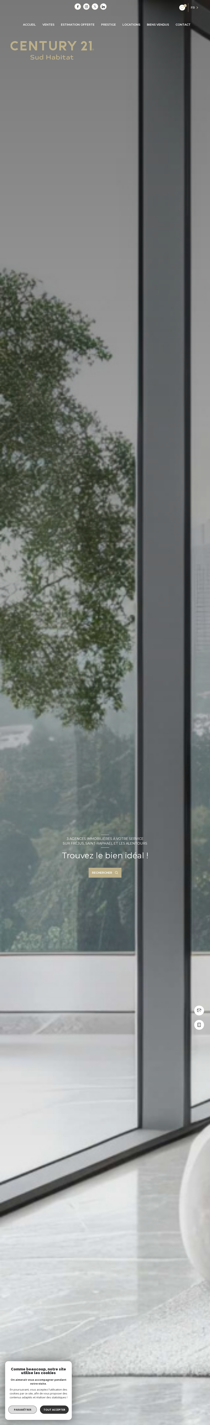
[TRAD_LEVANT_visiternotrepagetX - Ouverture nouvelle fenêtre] (95, 6)
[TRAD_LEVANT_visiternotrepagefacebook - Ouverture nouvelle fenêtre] (77, 6)
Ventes (48, 24)
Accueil (29, 24)
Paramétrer (22, 1409)
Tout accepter (54, 1409)
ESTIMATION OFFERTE (78, 24)
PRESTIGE (108, 24)
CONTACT (183, 24)
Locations (131, 24)
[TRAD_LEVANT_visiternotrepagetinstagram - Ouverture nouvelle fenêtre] (86, 6)
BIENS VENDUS (158, 24)
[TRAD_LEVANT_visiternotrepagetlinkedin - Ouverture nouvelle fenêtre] (103, 6)
